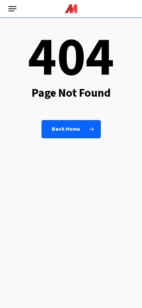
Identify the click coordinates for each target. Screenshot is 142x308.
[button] (12, 8)
